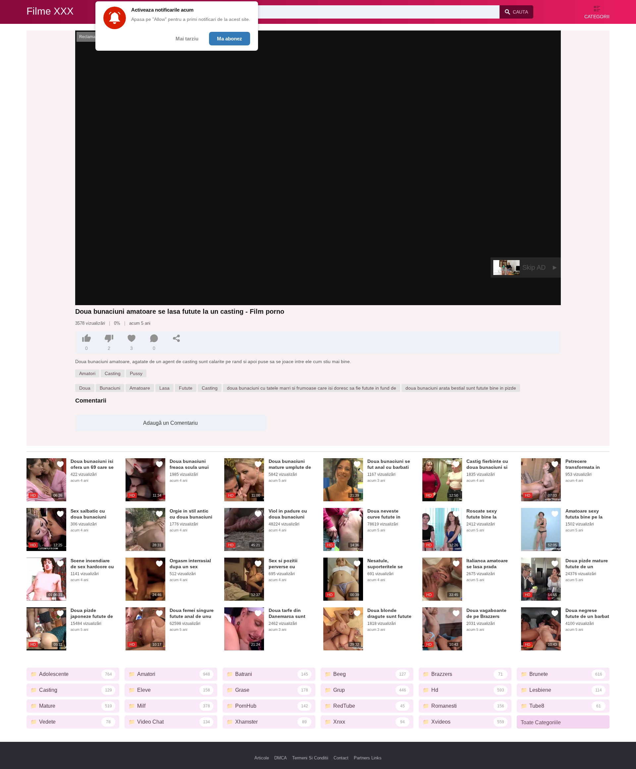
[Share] (176, 338)
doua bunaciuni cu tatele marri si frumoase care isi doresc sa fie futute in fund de (311, 388)
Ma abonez (229, 38)
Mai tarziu (187, 38)
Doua (84, 388)
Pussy (136, 373)
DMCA (280, 757)
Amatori (87, 373)
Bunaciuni (110, 388)
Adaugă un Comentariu (170, 423)
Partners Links (368, 757)
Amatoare (140, 388)
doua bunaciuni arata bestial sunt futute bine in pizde (460, 388)
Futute (185, 388)
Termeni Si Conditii (310, 757)
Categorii (597, 16)
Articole (261, 757)
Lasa (164, 388)
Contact (341, 757)
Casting (113, 373)
